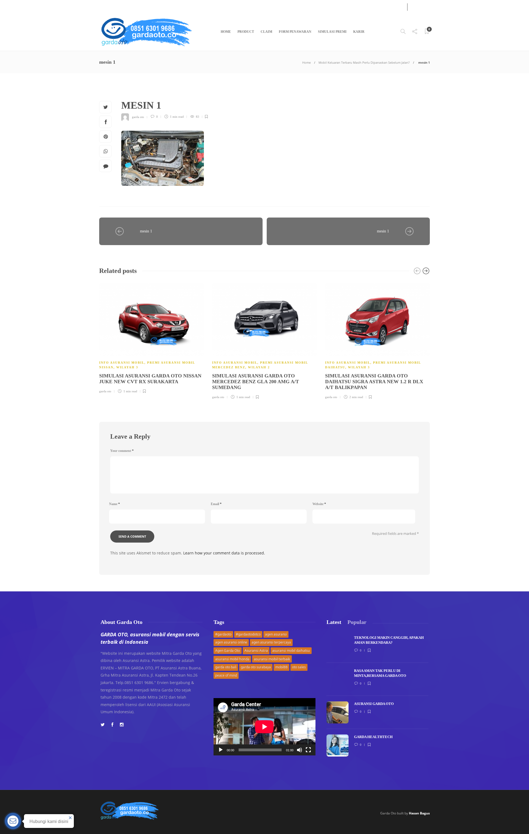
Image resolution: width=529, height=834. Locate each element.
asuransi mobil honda (232, 659)
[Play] (220, 750)
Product (245, 32)
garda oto (138, 116)
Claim (266, 32)
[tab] (333, 622)
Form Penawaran (295, 32)
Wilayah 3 (127, 367)
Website (319, 504)
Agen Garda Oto (227, 650)
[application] (264, 726)
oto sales (299, 667)
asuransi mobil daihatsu (291, 650)
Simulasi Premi (332, 32)
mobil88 (281, 667)
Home (226, 32)
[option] (151, 337)
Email (216, 504)
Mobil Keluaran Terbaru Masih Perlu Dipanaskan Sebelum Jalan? (364, 62)
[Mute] (299, 750)
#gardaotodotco (248, 634)
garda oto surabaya (256, 667)
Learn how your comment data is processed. (224, 553)
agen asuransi (276, 634)
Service (124, 6)
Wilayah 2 (259, 367)
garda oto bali (225, 667)
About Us (106, 6)
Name (114, 504)
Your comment (122, 451)
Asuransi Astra (256, 650)
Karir (359, 32)
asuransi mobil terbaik (272, 658)
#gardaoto (223, 634)
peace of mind (226, 675)
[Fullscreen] (308, 750)
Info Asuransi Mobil (121, 362)
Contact (141, 6)
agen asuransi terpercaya (271, 642)
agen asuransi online (231, 642)
